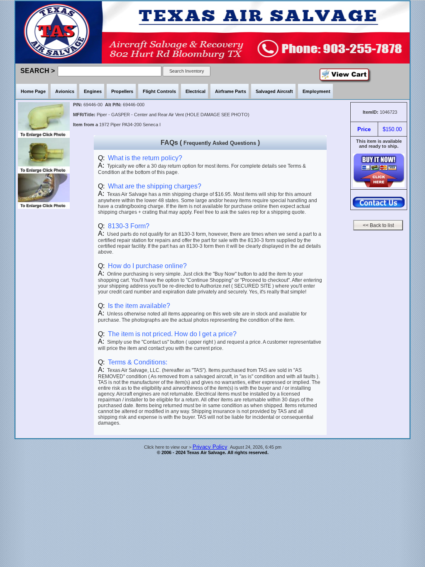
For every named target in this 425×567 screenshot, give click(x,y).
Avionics (64, 91)
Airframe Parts (230, 91)
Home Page (33, 91)
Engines (93, 91)
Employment (316, 91)
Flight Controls (159, 91)
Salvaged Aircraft (274, 91)
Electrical (195, 91)
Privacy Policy (210, 447)
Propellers (122, 91)
